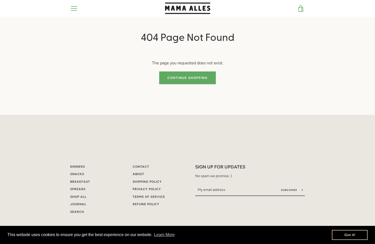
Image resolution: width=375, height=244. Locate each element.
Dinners (77, 166)
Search (77, 212)
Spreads (77, 189)
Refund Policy (146, 204)
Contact (141, 166)
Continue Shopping (187, 78)
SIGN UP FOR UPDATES (220, 167)
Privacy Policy (147, 189)
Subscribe (289, 190)
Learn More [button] (164, 235)
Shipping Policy (147, 182)
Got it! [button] (349, 235)
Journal (78, 204)
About (138, 174)
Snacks (77, 174)
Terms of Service (149, 197)
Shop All (78, 197)
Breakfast (80, 182)
